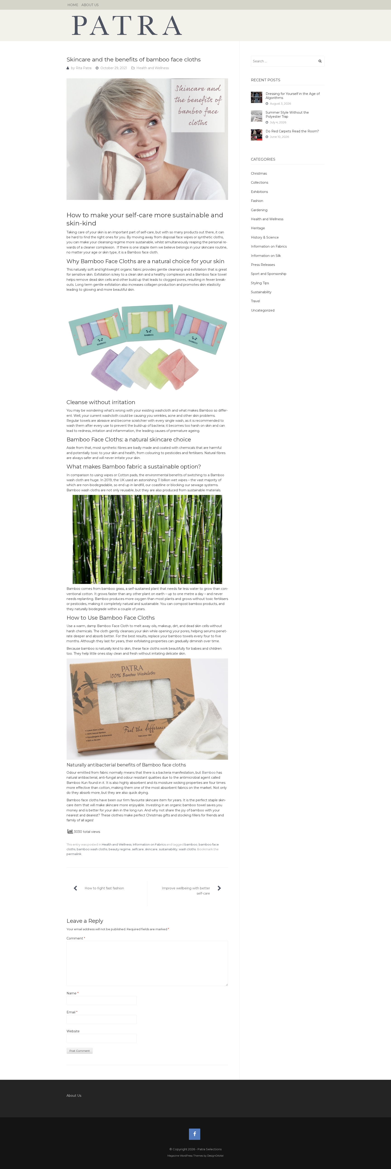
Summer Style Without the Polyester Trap (287, 114)
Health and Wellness (152, 68)
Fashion (257, 201)
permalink (74, 854)
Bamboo (209, 773)
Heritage (258, 228)
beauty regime (120, 849)
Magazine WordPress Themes (185, 1155)
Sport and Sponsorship (268, 274)
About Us (90, 5)
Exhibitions (259, 192)
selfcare (138, 849)
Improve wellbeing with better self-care (186, 890)
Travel (255, 301)
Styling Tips (260, 283)
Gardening (259, 210)
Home (72, 5)
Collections (259, 182)
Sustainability (261, 292)
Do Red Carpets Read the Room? (292, 131)
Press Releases (263, 265)
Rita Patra (83, 68)
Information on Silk (266, 256)
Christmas (259, 173)
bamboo (190, 844)
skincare (151, 849)
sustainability (168, 849)
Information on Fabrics (149, 844)
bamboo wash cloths (92, 849)
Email (72, 1012)
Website (73, 1031)
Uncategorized (262, 310)
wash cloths (187, 849)
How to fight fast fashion (104, 888)
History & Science (265, 237)
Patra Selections (195, 25)
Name (73, 993)
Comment (76, 938)
